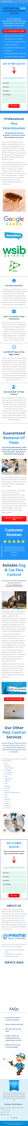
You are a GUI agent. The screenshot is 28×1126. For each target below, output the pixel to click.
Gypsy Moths (8, 779)
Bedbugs (7, 766)
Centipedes (8, 770)
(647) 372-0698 (9, 1)
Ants (6, 763)
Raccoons (7, 799)
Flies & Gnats (8, 774)
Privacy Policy (18, 1124)
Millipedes (8, 786)
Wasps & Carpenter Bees (12, 792)
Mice (6, 783)
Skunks (7, 801)
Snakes (7, 803)
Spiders (7, 790)
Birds (6, 797)
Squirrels (7, 805)
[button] (14, 106)
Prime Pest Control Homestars (13, 954)
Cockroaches (8, 772)
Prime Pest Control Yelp (12, 956)
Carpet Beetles (9, 768)
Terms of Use (10, 1124)
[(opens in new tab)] (14, 220)
